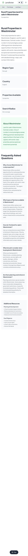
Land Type (18, 7)
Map (15, 552)
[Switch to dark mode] (22, 2)
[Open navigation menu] (25, 2)
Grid (3, 7)
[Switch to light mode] (19, 2)
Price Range (10, 7)
